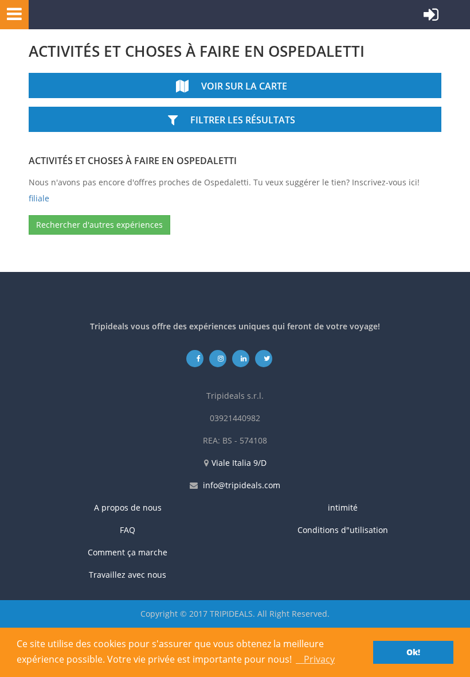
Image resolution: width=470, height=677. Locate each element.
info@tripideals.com (241, 485)
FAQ (127, 529)
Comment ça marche (127, 552)
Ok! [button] (413, 652)
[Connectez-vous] (431, 17)
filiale (39, 198)
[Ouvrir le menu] (11, 13)
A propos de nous (128, 507)
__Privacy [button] (315, 659)
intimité (343, 507)
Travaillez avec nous (127, 574)
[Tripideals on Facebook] (195, 358)
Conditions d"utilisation (342, 529)
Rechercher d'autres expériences (99, 224)
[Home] (83, 14)
